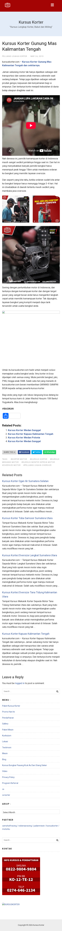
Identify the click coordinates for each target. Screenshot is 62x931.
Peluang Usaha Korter (14, 56)
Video (4, 771)
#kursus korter (38, 459)
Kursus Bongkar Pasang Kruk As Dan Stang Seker (24, 765)
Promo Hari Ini (8, 712)
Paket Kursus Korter (11, 706)
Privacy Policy (8, 777)
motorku (6, 829)
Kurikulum (6, 735)
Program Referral (10, 783)
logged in (20, 683)
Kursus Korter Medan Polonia (24, 437)
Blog (4, 759)
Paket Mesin (7, 730)
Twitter (38, 452)
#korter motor (19, 459)
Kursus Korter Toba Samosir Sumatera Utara (27, 518)
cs (3, 789)
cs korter (6, 795)
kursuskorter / (52, 826)
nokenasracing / (26, 826)
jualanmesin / (40, 826)
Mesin (5, 753)
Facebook (25, 452)
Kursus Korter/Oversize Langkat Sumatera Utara (29, 555)
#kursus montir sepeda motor (38, 462)
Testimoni (6, 747)
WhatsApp (50, 452)
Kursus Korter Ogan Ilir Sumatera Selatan (25, 481)
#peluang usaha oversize (37, 465)
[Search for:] (31, 691)
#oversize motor (11, 465)
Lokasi (5, 741)
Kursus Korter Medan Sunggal (24, 430)
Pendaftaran (8, 718)
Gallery (5, 724)
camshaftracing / (10, 826)
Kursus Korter (31, 22)
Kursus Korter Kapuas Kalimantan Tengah (30, 434)
